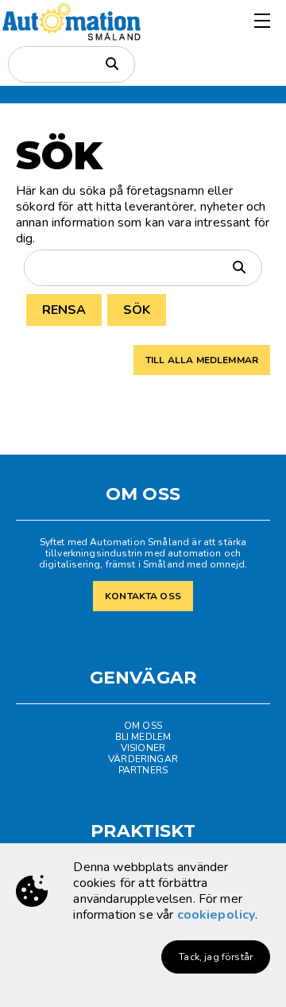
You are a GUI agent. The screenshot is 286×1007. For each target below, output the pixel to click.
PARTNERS (143, 770)
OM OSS (143, 725)
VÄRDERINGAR (143, 759)
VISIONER (143, 748)
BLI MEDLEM (143, 736)
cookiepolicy (216, 915)
